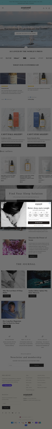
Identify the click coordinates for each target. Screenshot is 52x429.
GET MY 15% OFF (38, 222)
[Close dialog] (50, 203)
